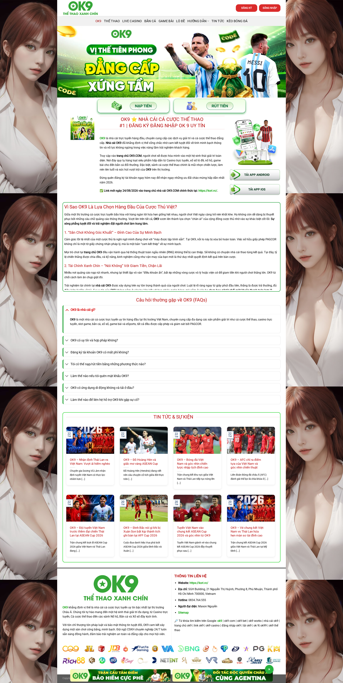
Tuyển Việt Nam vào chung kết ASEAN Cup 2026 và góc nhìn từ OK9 (193, 531)
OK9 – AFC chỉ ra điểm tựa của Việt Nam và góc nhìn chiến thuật (246, 463)
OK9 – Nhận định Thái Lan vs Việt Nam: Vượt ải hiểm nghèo (90, 461)
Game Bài (166, 21)
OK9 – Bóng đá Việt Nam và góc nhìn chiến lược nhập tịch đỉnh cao (192, 463)
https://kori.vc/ (199, 583)
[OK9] (80, 8)
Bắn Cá (150, 21)
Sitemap (183, 612)
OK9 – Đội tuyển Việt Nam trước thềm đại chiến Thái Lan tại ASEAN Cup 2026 (87, 531)
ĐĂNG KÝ (246, 7)
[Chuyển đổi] (66, 309)
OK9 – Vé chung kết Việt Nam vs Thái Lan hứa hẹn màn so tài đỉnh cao (247, 531)
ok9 (219, 621)
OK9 (98, 21)
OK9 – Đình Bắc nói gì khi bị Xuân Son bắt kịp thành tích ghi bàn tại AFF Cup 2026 (141, 531)
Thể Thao (112, 21)
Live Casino (132, 21)
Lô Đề (180, 21)
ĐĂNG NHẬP (270, 7)
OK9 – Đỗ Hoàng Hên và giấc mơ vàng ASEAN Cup (140, 461)
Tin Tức (218, 21)
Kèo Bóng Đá (237, 21)
